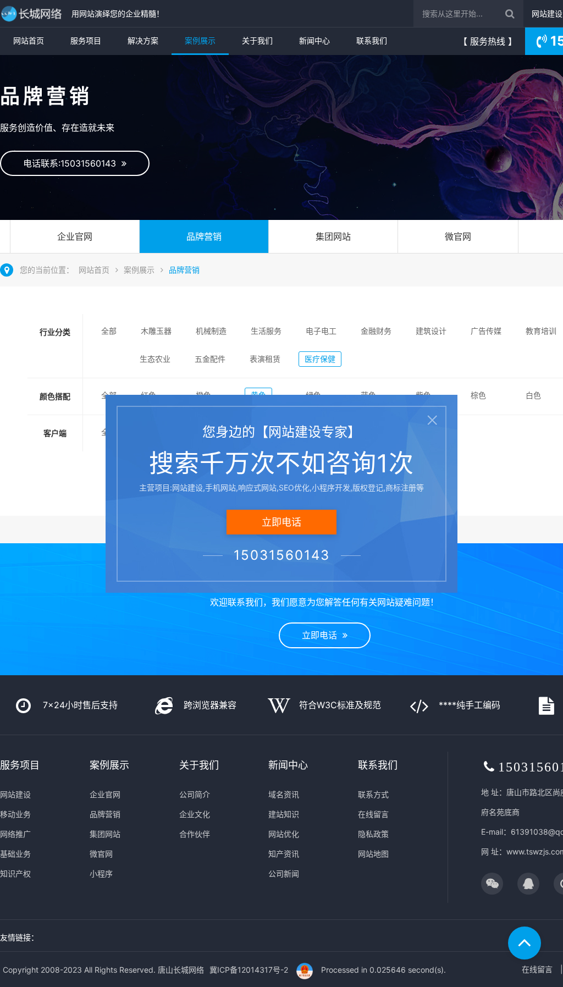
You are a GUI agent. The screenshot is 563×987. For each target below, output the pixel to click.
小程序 (101, 873)
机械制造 (211, 330)
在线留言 (373, 814)
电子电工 (321, 330)
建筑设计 (431, 330)
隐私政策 (373, 834)
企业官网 (74, 236)
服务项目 (85, 40)
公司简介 (194, 794)
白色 (533, 395)
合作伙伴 (194, 834)
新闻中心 (314, 40)
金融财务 (376, 330)
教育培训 (541, 330)
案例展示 (200, 40)
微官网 (458, 236)
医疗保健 (320, 358)
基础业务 (15, 853)
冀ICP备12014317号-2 (248, 969)
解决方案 (143, 40)
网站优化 (283, 834)
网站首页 (28, 40)
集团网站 (333, 236)
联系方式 (373, 794)
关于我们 (257, 40)
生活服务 (266, 330)
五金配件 (210, 358)
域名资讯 (283, 794)
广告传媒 (486, 330)
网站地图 (373, 853)
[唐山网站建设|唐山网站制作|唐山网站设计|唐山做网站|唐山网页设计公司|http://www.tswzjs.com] (33, 13)
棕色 (478, 395)
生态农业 (155, 358)
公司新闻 (283, 873)
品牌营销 (204, 236)
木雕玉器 (156, 330)
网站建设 (547, 13)
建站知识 (283, 814)
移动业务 (15, 814)
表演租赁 (265, 358)
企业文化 (194, 814)
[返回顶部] (524, 943)
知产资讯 (283, 853)
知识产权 (15, 873)
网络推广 (15, 834)
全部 (109, 330)
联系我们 (371, 40)
